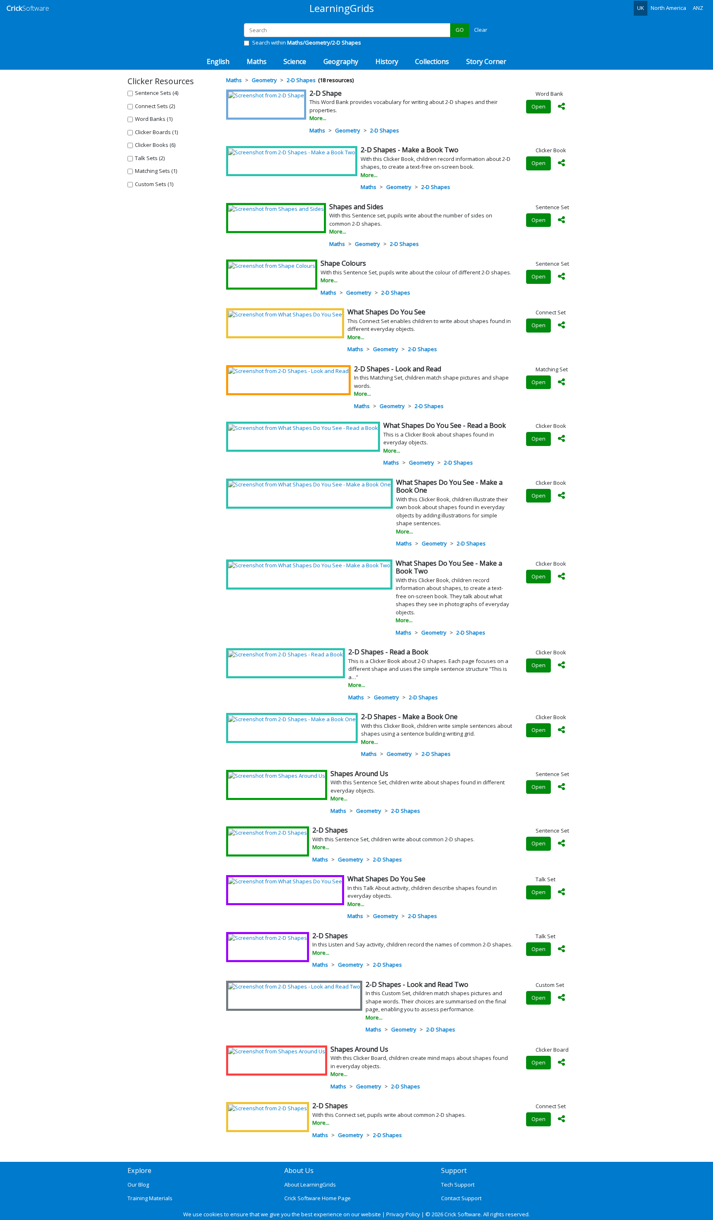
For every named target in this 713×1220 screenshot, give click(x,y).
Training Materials (149, 1198)
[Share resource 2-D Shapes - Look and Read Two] (561, 998)
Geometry (347, 130)
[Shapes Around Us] (276, 775)
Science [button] (294, 61)
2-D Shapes (384, 130)
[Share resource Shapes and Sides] (561, 220)
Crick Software (462, 1214)
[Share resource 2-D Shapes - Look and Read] (561, 382)
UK (640, 8)
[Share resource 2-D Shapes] (561, 843)
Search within (306, 42)
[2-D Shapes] (267, 832)
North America (668, 8)
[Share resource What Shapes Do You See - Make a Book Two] (561, 576)
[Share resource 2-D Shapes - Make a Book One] (561, 730)
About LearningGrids (310, 1184)
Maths (317, 130)
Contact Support (461, 1198)
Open (538, 106)
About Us (299, 1170)
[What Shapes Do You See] (285, 314)
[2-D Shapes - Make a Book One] (292, 718)
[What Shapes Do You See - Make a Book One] (309, 484)
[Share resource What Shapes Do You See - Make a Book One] (561, 495)
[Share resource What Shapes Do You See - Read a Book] (561, 439)
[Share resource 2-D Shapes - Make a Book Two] (561, 163)
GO (460, 29)
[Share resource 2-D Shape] (561, 106)
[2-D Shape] (266, 95)
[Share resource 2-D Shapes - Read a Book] (561, 665)
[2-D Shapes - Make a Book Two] (291, 152)
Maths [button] (257, 61)
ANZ (698, 8)
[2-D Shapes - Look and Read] (288, 371)
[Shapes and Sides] (276, 208)
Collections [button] (432, 61)
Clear (480, 29)
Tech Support (458, 1184)
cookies (213, 1214)
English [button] (218, 61)
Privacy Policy (403, 1214)
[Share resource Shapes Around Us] (561, 787)
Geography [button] (340, 61)
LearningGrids (341, 8)
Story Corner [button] (486, 61)
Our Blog (138, 1184)
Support (454, 1170)
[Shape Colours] (271, 265)
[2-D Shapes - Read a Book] (285, 654)
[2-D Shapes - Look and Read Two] (294, 986)
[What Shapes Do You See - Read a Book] (303, 427)
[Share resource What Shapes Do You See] (561, 325)
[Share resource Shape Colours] (561, 276)
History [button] (386, 61)
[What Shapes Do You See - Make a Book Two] (309, 565)
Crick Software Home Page (317, 1198)
